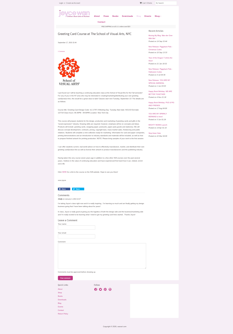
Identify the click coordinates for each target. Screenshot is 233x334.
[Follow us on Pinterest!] (105, 290)
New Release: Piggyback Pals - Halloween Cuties (160, 70)
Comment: (62, 242)
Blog (139, 16)
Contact (101, 22)
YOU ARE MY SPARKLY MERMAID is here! (158, 115)
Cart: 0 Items (147, 3)
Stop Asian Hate (155, 133)
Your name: (62, 224)
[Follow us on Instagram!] (110, 290)
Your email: (62, 233)
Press (106, 16)
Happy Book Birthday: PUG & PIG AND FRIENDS (161, 104)
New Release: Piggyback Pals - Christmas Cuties (160, 48)
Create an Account (73, 3)
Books (115, 16)
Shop (157, 16)
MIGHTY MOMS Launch (158, 125)
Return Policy (63, 314)
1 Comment (61, 51)
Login (61, 3)
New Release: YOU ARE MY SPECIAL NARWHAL (159, 81)
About (97, 16)
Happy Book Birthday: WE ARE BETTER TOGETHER (160, 92)
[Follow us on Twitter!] (101, 290)
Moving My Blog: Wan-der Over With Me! (161, 36)
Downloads (127, 16)
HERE (64, 172)
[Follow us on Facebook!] (96, 290)
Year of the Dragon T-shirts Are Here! (160, 59)
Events (147, 16)
